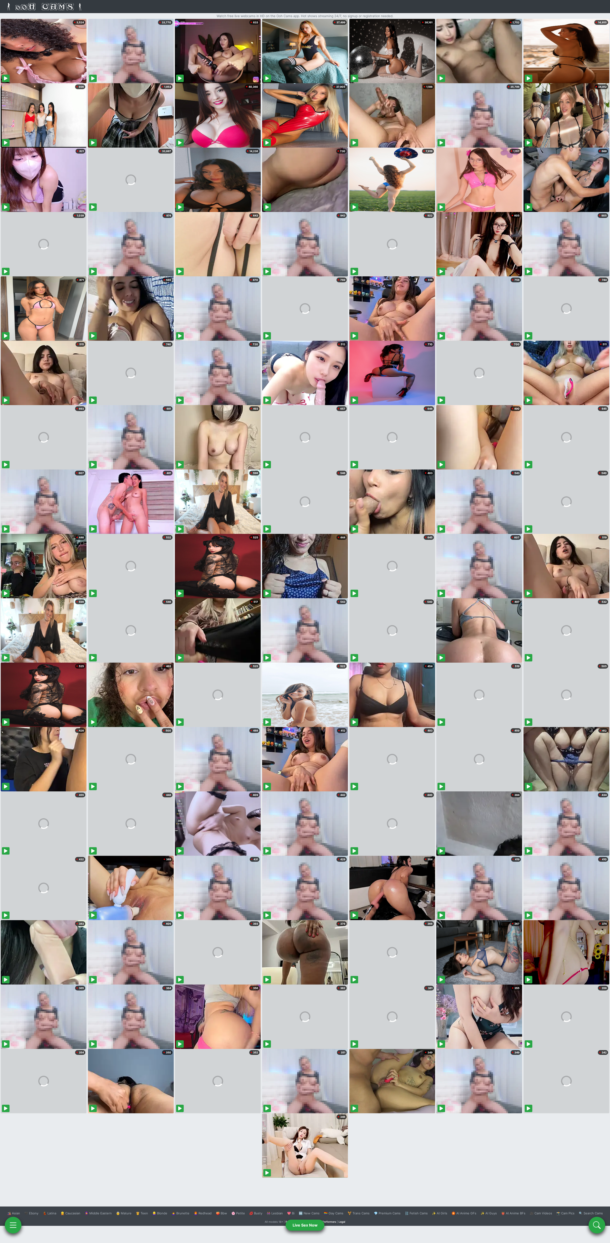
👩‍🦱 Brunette (180, 1213)
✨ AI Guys (489, 1213)
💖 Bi (291, 1213)
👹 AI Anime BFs (513, 1213)
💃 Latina (49, 1213)
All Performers (327, 1221)
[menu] (13, 1225)
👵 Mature (124, 1213)
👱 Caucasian (70, 1213)
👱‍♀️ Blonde (159, 1213)
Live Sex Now (305, 1225)
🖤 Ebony (31, 1213)
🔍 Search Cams (591, 1213)
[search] (597, 1225)
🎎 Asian (13, 1213)
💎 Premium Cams (387, 1213)
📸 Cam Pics (565, 1213)
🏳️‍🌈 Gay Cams (333, 1213)
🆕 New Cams (309, 1213)
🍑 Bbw (221, 1213)
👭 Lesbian (275, 1213)
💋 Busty (255, 1213)
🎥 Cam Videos (541, 1213)
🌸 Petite (238, 1213)
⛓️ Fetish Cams (416, 1213)
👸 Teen (142, 1213)
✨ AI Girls (439, 1213)
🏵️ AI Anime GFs (464, 1213)
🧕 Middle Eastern (98, 1213)
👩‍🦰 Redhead (203, 1213)
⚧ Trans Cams (359, 1213)
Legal (342, 1221)
